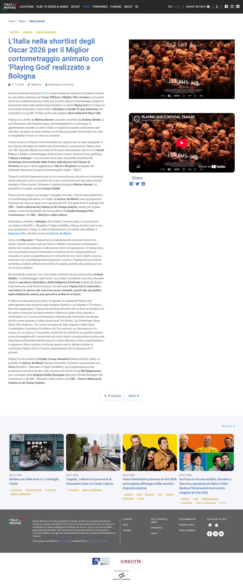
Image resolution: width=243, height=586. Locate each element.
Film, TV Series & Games (52, 6)
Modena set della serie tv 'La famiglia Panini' (34, 481)
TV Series (50, 490)
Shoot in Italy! (196, 6)
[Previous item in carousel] (13, 466)
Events (128, 494)
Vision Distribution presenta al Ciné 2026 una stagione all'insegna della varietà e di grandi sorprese (150, 483)
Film (139, 494)
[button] (136, 6)
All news (227, 426)
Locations (27, 6)
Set (160, 494)
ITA (170, 6)
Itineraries (100, 6)
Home (11, 21)
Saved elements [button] (187, 530)
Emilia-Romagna (46, 32)
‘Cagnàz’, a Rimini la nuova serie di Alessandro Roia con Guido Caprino (89, 481)
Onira (16, 225)
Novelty (14, 32)
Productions (33, 490)
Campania (186, 503)
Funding (116, 6)
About (128, 6)
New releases (210, 499)
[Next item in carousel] (230, 466)
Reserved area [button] (186, 525)
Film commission (187, 519)
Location (16, 490)
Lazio (141, 498)
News (86, 6)
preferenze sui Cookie (97, 541)
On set (75, 6)
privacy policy (64, 541)
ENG (177, 6)
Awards (27, 32)
